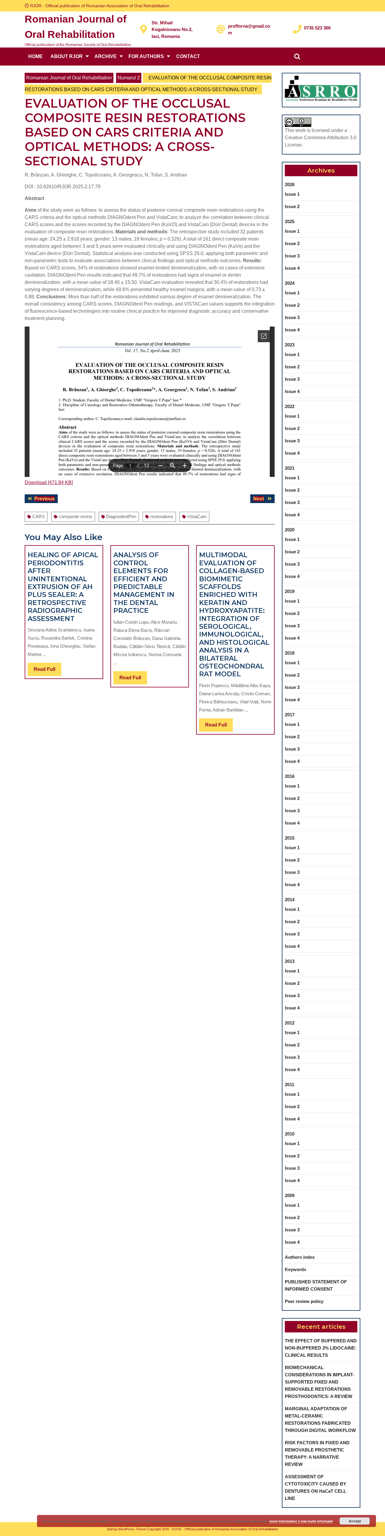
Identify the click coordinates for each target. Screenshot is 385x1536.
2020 (289, 529)
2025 (289, 221)
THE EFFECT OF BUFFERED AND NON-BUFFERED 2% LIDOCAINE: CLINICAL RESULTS (321, 1348)
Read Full (47, 671)
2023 (289, 344)
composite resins (75, 516)
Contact (188, 56)
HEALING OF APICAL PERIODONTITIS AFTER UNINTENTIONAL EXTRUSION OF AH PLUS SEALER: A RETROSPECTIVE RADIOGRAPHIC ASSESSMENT (63, 586)
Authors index (300, 1257)
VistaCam (197, 516)
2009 (289, 1195)
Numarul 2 (129, 77)
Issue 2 (292, 206)
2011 (289, 1084)
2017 (289, 714)
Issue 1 (292, 194)
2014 (289, 899)
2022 (289, 406)
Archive (105, 56)
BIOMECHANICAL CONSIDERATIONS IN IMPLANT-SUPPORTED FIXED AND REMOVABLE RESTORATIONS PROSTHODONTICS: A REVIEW (319, 1382)
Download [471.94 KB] (49, 482)
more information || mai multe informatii (301, 1521)
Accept (355, 1521)
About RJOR (67, 56)
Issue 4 (292, 268)
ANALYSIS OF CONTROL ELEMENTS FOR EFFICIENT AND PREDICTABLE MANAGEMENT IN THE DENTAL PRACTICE (143, 583)
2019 (289, 591)
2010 (289, 1133)
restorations (161, 516)
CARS (38, 516)
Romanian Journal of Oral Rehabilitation (69, 77)
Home (35, 56)
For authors (146, 56)
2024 (289, 283)
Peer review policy (304, 1301)
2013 (289, 961)
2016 (289, 776)
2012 (289, 1022)
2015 (289, 837)
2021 (289, 468)
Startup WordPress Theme (126, 1529)
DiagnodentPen (121, 516)
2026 (289, 184)
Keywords (295, 1269)
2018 (289, 653)
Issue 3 (292, 255)
